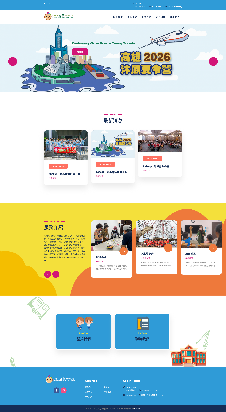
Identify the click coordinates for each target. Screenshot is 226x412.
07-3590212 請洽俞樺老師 (140, 5)
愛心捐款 (161, 17)
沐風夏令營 (102, 253)
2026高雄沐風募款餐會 (156, 166)
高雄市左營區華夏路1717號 (152, 395)
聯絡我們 (175, 17)
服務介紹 (146, 17)
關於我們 (118, 17)
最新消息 (132, 17)
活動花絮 (52, 178)
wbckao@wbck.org (175, 6)
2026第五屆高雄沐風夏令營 (64, 174)
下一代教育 (191, 254)
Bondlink (137, 409)
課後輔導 (146, 253)
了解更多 (80, 52)
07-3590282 (156, 6)
